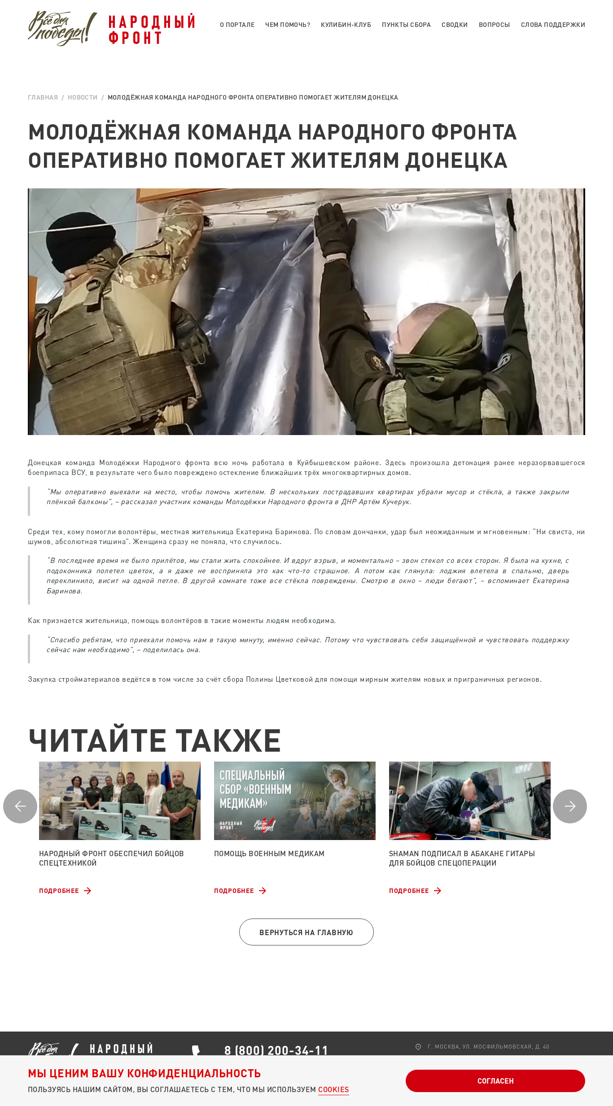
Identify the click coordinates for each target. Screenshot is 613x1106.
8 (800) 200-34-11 (276, 1050)
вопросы (494, 24)
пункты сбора (406, 24)
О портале (237, 24)
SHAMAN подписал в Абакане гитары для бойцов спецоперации (462, 858)
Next (570, 806)
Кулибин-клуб (346, 24)
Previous (20, 806)
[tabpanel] (120, 829)
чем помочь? (287, 24)
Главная (43, 97)
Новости (83, 97)
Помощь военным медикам (269, 853)
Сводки (455, 24)
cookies (333, 1089)
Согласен (495, 1080)
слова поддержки (553, 24)
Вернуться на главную (306, 932)
